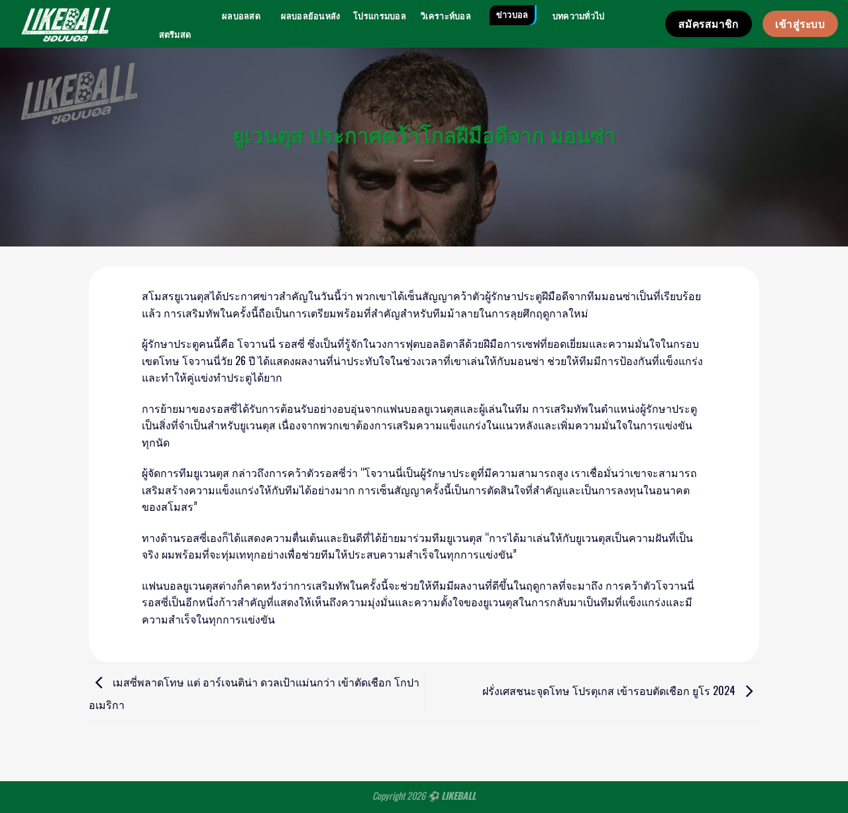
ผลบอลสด (241, 16)
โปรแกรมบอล (379, 16)
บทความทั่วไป (579, 16)
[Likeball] (66, 24)
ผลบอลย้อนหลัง (311, 16)
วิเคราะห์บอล (446, 16)
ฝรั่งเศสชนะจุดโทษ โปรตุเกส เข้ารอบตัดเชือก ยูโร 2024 (610, 690)
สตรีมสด (175, 35)
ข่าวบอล (512, 15)
